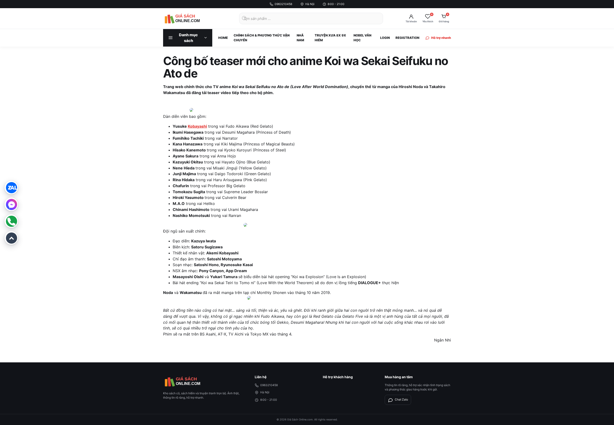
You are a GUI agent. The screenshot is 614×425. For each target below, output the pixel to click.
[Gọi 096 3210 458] (11, 221)
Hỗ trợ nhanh (441, 38)
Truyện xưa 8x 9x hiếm (330, 37)
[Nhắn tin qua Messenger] (11, 204)
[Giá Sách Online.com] (189, 18)
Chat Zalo (401, 399)
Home (223, 38)
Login (385, 38)
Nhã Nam (300, 37)
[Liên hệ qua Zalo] (11, 187)
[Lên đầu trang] (11, 238)
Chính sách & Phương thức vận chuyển (261, 37)
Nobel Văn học (362, 37)
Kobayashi (197, 126)
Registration (407, 38)
